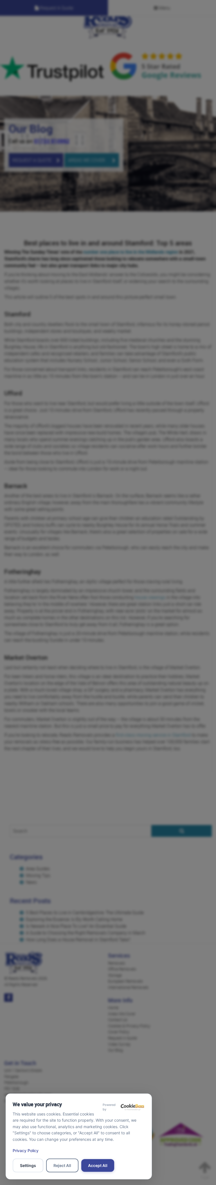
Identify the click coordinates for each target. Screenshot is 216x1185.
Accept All (97, 1165)
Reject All (62, 1165)
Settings (28, 1165)
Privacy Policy (26, 1150)
